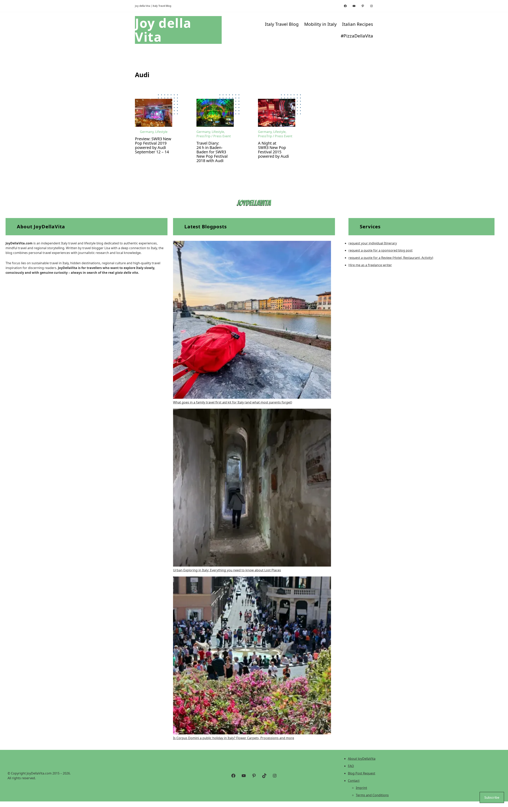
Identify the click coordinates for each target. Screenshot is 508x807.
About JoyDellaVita (361, 758)
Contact (354, 780)
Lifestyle (161, 132)
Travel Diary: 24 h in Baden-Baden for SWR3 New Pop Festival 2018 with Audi (212, 152)
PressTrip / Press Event (213, 136)
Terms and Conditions (372, 795)
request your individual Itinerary (372, 243)
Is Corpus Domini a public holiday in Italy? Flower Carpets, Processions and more (233, 738)
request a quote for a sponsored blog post (380, 250)
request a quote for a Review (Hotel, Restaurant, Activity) (390, 258)
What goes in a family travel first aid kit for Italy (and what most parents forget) (232, 402)
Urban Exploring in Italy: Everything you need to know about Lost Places (227, 570)
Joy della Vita (163, 29)
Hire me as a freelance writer (370, 265)
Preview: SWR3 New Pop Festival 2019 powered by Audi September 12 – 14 (153, 145)
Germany (147, 132)
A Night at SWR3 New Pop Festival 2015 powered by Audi (273, 150)
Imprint (361, 788)
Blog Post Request (361, 773)
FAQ (351, 766)
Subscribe (491, 797)
